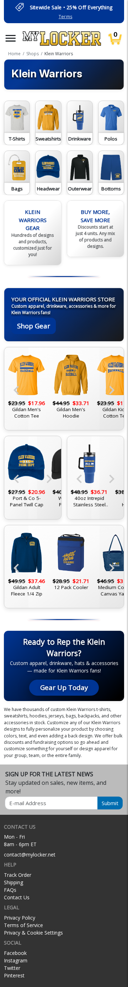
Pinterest (14, 975)
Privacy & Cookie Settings (33, 932)
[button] (10, 38)
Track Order (17, 874)
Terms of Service (23, 925)
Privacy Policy (19, 917)
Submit (110, 803)
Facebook (15, 953)
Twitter (12, 968)
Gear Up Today (64, 687)
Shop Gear (33, 325)
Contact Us (17, 897)
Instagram (15, 960)
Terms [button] (65, 17)
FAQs (10, 889)
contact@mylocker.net (29, 854)
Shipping (13, 882)
